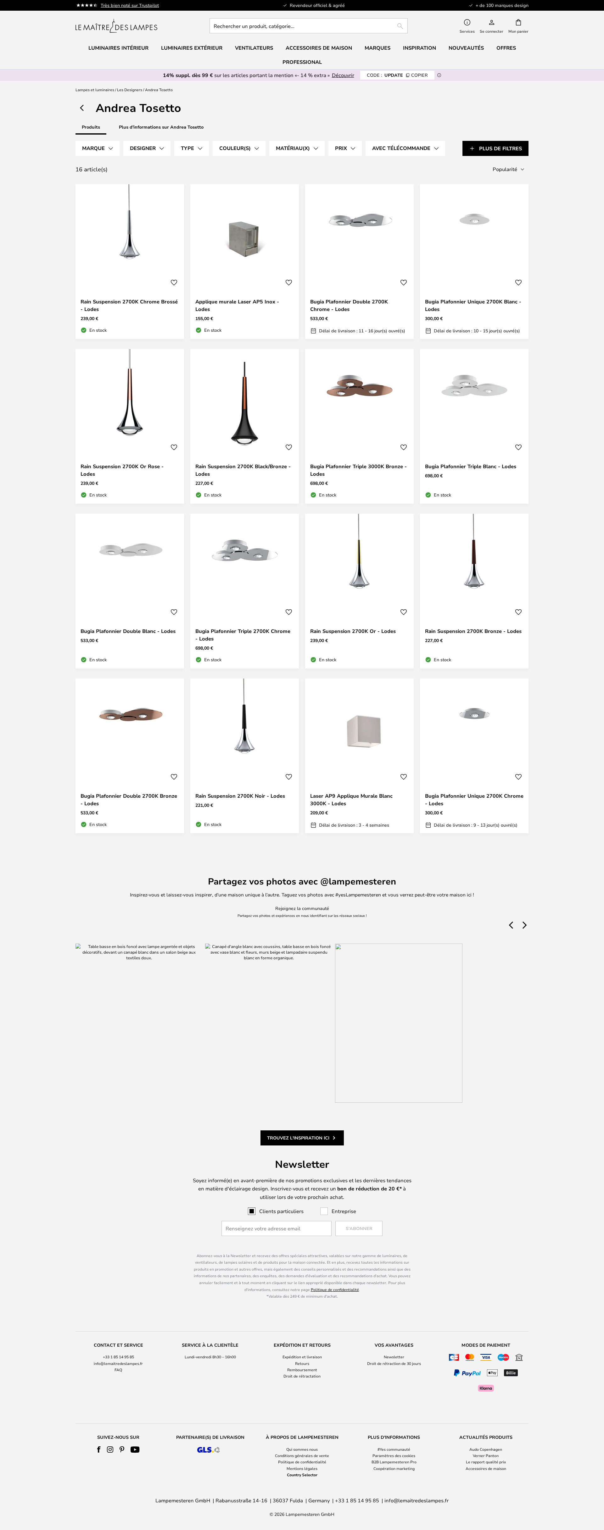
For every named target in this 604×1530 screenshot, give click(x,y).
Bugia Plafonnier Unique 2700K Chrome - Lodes (474, 799)
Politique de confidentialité (335, 1289)
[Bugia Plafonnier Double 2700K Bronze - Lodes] (130, 756)
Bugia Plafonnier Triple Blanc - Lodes (470, 466)
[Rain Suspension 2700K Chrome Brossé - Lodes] (130, 261)
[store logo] (116, 26)
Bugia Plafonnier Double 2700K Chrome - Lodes (349, 305)
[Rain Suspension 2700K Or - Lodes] (359, 591)
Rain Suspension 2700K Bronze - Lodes (473, 631)
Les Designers (129, 89)
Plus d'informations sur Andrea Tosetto (161, 127)
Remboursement (302, 1369)
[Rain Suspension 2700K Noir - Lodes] (244, 756)
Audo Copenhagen (485, 1449)
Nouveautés (466, 47)
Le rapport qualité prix (486, 1461)
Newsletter (394, 1356)
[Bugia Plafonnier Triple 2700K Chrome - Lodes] (244, 591)
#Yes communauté (394, 1449)
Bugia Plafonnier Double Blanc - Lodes (128, 631)
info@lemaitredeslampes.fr (118, 1363)
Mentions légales (302, 1468)
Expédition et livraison (302, 1356)
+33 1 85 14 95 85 (118, 1356)
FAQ (118, 1369)
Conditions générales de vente (302, 1455)
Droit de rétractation (302, 1375)
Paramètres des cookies (393, 1455)
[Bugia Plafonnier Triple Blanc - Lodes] (474, 426)
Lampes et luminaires (95, 89)
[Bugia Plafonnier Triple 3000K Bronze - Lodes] (359, 426)
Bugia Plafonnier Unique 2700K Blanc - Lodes (473, 305)
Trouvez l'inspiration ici (298, 1138)
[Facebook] (99, 1449)
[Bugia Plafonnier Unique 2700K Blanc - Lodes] (474, 261)
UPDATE (397, 75)
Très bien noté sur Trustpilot (130, 5)
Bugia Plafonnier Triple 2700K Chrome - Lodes (242, 635)
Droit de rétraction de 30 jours (394, 1363)
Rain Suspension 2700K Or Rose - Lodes (122, 470)
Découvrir (343, 75)
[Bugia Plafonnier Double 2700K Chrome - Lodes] (359, 261)
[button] (174, 282)
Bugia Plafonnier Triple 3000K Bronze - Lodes (358, 470)
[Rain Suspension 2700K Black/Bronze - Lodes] (244, 426)
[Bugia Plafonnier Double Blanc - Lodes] (130, 591)
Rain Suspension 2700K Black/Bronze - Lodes (243, 470)
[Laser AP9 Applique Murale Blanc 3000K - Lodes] (359, 756)
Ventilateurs (254, 47)
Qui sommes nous (302, 1449)
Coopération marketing (394, 1468)
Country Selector (302, 1474)
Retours (302, 1363)
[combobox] (308, 26)
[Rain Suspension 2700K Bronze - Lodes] (474, 591)
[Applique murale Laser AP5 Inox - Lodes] (244, 261)
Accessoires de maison (486, 1468)
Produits (91, 127)
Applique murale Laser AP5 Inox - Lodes (237, 305)
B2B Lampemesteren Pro (394, 1461)
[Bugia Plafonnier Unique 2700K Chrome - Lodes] (474, 756)
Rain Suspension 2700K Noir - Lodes (240, 795)
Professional (302, 61)
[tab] (98, 148)
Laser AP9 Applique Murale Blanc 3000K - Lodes (351, 799)
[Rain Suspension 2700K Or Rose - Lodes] (130, 426)
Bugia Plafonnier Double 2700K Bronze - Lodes (129, 799)
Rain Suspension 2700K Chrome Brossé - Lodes (129, 305)
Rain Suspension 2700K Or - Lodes (353, 631)
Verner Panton (486, 1455)
